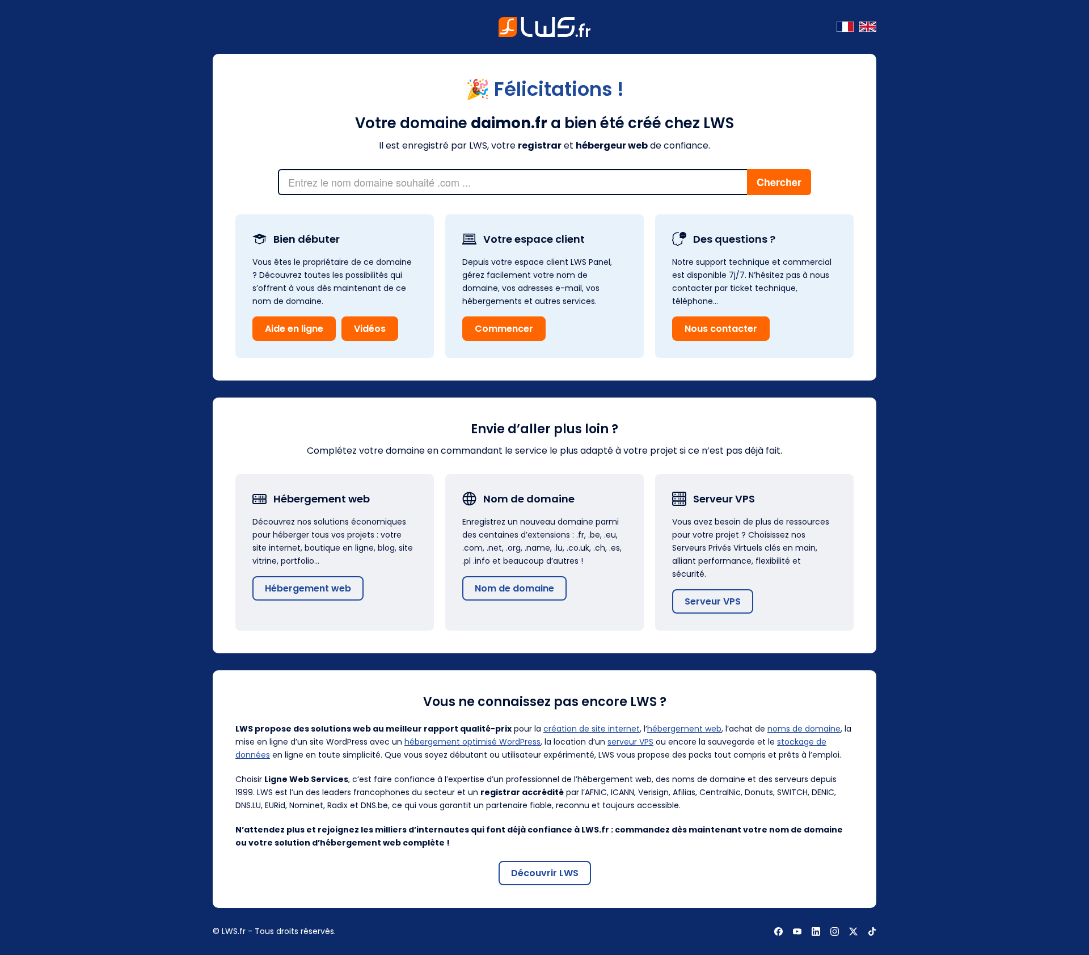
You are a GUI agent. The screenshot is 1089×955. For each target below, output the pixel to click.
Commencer (504, 328)
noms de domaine (804, 728)
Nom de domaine (514, 588)
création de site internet (591, 728)
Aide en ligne (294, 328)
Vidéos (370, 328)
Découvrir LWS (545, 873)
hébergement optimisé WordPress (472, 741)
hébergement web (684, 728)
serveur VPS (630, 741)
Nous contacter (721, 328)
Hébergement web (308, 588)
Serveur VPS (713, 601)
